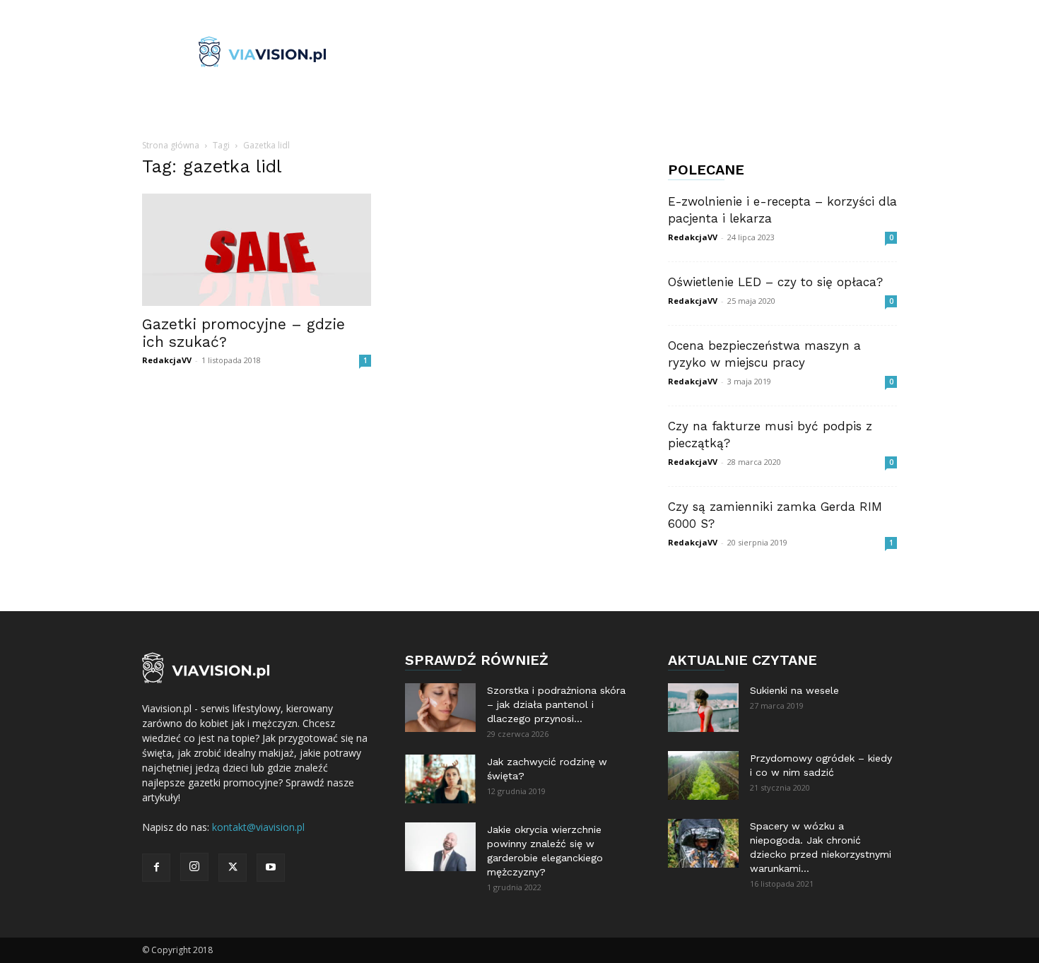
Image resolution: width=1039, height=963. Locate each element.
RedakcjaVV (167, 360)
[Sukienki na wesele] (703, 707)
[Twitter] (232, 867)
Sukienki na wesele (794, 690)
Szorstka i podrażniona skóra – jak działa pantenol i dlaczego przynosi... (556, 704)
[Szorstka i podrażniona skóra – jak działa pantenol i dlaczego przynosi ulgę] (440, 707)
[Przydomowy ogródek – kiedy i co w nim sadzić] (703, 775)
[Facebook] (156, 867)
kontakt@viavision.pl (258, 827)
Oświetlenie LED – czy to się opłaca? (775, 282)
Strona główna (170, 145)
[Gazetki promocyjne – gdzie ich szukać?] (256, 250)
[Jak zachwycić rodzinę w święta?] (440, 779)
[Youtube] (271, 867)
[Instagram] (194, 867)
